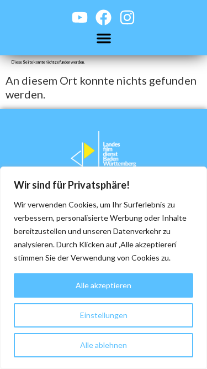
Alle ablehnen (103, 345)
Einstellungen (104, 315)
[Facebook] (103, 17)
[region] (103, 268)
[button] (103, 38)
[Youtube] (80, 17)
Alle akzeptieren (103, 285)
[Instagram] (127, 17)
